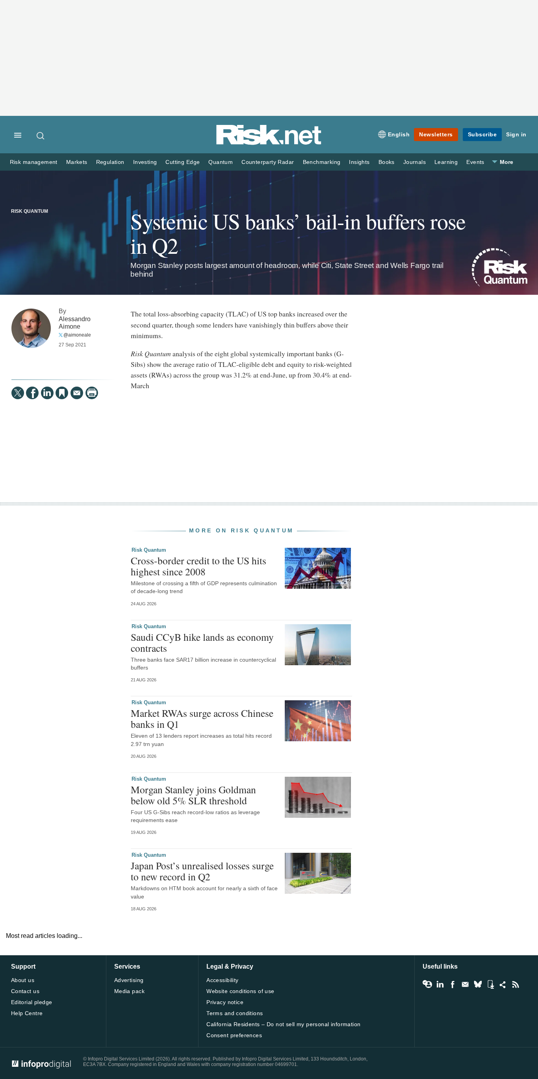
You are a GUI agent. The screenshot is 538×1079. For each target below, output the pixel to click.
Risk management (34, 162)
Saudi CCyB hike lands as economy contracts (202, 642)
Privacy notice (224, 1002)
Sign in (516, 134)
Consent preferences (234, 1035)
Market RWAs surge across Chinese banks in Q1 (202, 718)
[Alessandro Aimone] (31, 328)
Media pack (129, 991)
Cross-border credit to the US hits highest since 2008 (198, 566)
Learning (446, 162)
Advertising (129, 980)
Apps (490, 984)
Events (475, 162)
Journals (414, 162)
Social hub (503, 984)
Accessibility (222, 980)
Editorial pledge (31, 1002)
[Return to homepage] (269, 143)
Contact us (25, 991)
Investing (145, 162)
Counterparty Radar (267, 162)
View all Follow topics (427, 984)
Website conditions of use (240, 991)
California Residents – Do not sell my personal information (283, 1024)
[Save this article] (62, 393)
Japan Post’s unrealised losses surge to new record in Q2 (202, 871)
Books (386, 162)
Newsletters (436, 134)
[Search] (41, 135)
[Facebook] (32, 393)
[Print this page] (91, 393)
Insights (359, 162)
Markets (76, 162)
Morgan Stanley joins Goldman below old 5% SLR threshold (193, 795)
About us (22, 980)
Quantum (220, 162)
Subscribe (482, 134)
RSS (515, 984)
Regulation (110, 162)
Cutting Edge (182, 162)
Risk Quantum (29, 211)
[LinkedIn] (47, 393)
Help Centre (27, 1013)
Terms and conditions (234, 1013)
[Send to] (76, 393)
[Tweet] (17, 393)
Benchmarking (322, 162)
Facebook (452, 984)
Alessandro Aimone (75, 322)
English (399, 134)
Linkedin (440, 984)
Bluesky (477, 984)
